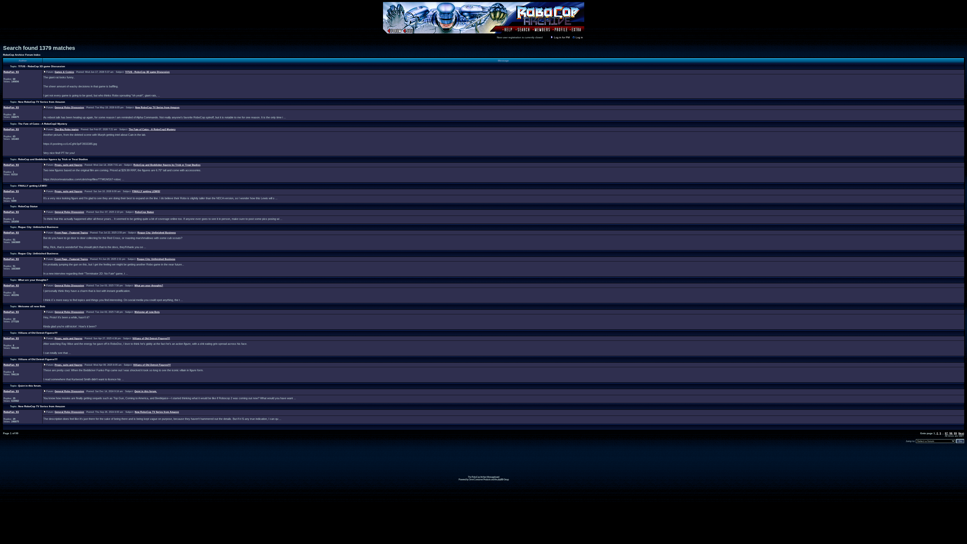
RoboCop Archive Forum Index (22, 54)
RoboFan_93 (11, 72)
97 (946, 433)
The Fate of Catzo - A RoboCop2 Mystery (42, 123)
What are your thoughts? (33, 280)
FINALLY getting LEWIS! (32, 185)
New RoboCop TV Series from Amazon (41, 101)
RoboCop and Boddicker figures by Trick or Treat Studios (53, 159)
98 (950, 433)
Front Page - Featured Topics (71, 232)
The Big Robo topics (67, 129)
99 (955, 433)
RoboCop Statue (28, 206)
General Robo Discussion (69, 107)
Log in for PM (562, 37)
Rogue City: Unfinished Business (38, 227)
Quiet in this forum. (30, 385)
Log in (579, 37)
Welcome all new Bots (31, 306)
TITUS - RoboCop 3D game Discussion (41, 66)
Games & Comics (64, 72)
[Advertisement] (483, 464)
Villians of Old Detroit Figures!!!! (37, 332)
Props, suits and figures (68, 165)
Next (961, 433)
